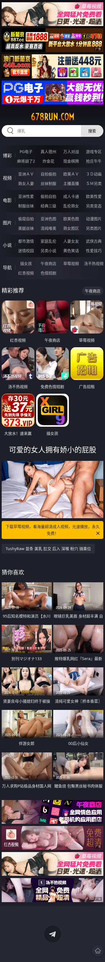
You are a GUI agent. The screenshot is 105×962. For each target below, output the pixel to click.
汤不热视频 (94, 263)
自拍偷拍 (48, 174)
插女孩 (26, 263)
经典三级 (48, 205)
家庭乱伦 (48, 241)
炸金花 (48, 161)
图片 (7, 223)
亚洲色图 (48, 218)
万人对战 (71, 151)
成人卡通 (71, 196)
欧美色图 (71, 218)
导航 (7, 267)
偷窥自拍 (26, 218)
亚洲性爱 (26, 196)
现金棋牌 (71, 161)
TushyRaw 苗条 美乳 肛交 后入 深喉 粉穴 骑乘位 (48, 548)
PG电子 (26, 151)
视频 (7, 178)
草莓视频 (71, 263)
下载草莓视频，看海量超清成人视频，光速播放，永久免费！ (53, 530)
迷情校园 (26, 250)
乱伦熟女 (71, 205)
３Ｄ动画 (94, 174)
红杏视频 (26, 273)
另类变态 (94, 205)
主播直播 (71, 183)
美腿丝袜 (26, 228)
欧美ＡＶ (71, 174)
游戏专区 (94, 151)
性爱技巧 (94, 250)
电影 (7, 200)
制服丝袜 (26, 205)
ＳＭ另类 (94, 183)
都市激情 (26, 241)
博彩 (7, 155)
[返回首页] (97, 950)
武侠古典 (94, 241)
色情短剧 (48, 273)
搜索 (92, 130)
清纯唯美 (48, 228)
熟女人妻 (26, 183)
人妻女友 (71, 241)
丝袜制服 (48, 183)
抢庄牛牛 (94, 161)
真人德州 (48, 151)
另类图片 (94, 228)
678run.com (52, 116)
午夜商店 (48, 263)
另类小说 (48, 250)
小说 (7, 245)
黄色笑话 (71, 250)
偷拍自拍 (48, 196)
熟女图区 (71, 228)
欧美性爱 (94, 196)
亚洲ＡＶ (26, 174)
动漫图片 (94, 218)
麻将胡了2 (26, 161)
